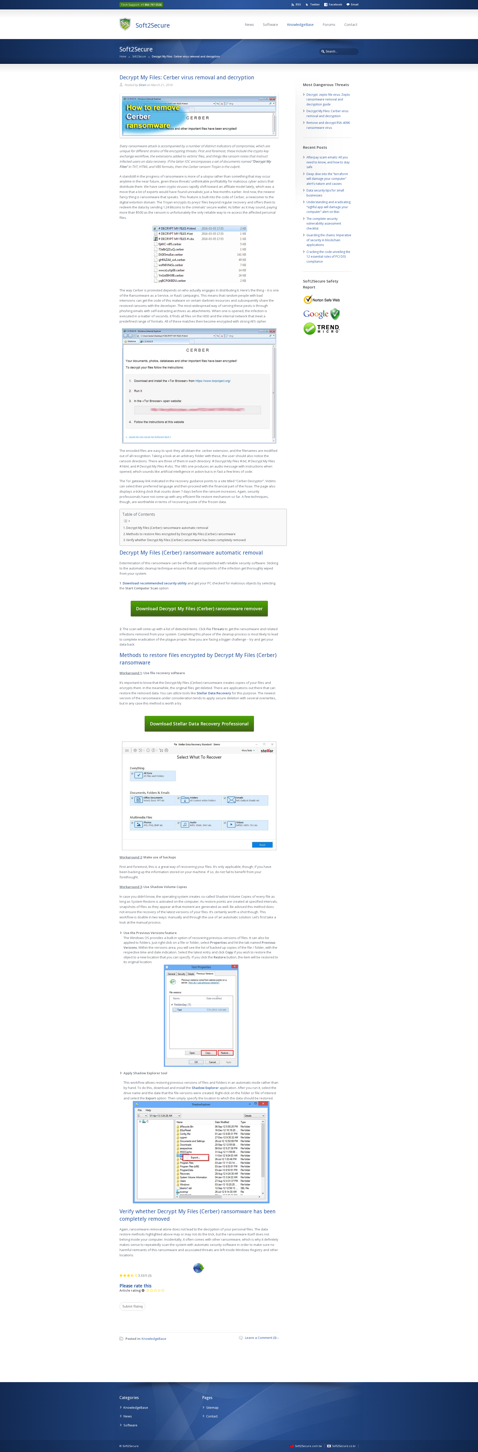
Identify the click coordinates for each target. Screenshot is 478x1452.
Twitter (315, 4)
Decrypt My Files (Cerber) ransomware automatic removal (167, 528)
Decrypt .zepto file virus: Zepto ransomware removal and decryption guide (328, 99)
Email (354, 4)
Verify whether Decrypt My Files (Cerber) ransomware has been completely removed (186, 540)
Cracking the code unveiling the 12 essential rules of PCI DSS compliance (328, 257)
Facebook (335, 4)
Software (270, 24)
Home (123, 56)
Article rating (130, 1290)
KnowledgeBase (300, 24)
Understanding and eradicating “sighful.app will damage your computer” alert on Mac (328, 207)
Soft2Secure (153, 25)
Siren (142, 85)
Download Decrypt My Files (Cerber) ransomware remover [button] (199, 608)
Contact (351, 24)
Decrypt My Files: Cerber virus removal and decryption (187, 77)
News (249, 24)
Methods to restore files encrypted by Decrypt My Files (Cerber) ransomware (181, 534)
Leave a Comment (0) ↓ (262, 1337)
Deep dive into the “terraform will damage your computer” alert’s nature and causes (327, 179)
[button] (155, 583)
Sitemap (212, 1407)
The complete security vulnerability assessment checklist (323, 224)
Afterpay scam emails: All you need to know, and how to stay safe (328, 162)
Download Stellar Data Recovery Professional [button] (199, 724)
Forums (329, 24)
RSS (298, 4)
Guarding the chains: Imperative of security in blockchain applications (328, 240)
